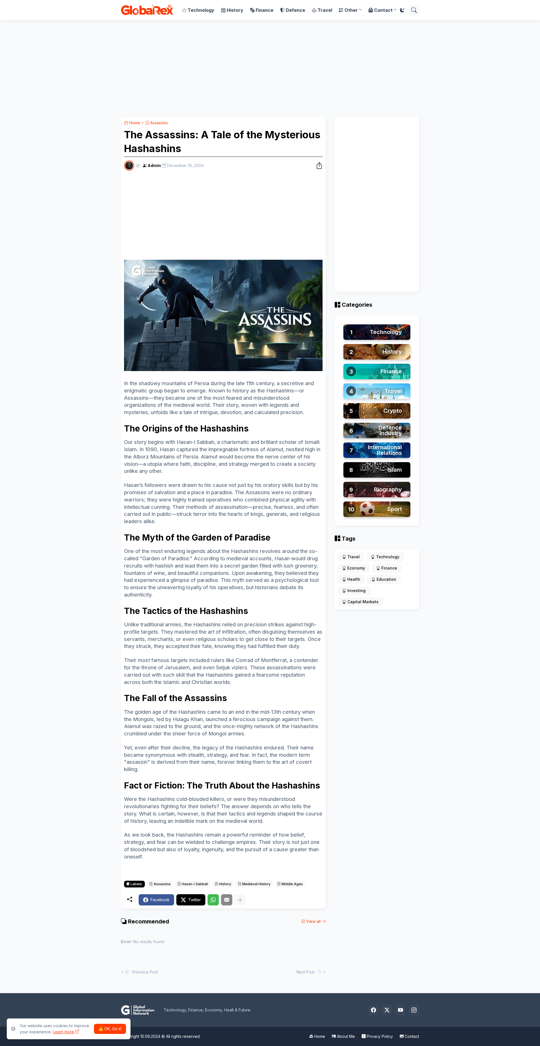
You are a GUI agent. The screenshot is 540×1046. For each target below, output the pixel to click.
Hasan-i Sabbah (194, 884)
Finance (264, 10)
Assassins (158, 122)
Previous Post (144, 972)
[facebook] (373, 1010)
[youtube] (400, 1010)
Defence (295, 10)
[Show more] (240, 899)
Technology (201, 10)
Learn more (63, 1031)
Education (386, 579)
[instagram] (414, 1010)
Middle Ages (292, 884)
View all (313, 921)
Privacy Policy (379, 1036)
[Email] (226, 899)
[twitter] (387, 1010)
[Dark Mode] (402, 10)
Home (134, 122)
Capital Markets (363, 601)
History (235, 10)
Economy (356, 568)
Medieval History (256, 884)
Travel (325, 10)
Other (351, 10)
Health (353, 579)
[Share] (317, 166)
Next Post (306, 972)
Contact (383, 10)
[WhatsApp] (213, 899)
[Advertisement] (270, 68)
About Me (345, 1036)
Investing (356, 590)
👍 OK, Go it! (110, 1028)
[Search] (414, 10)
